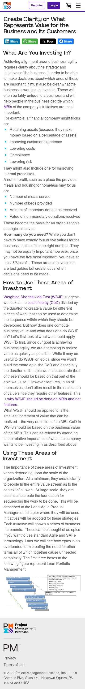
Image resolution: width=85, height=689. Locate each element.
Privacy (10, 658)
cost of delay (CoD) (44, 302)
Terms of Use (15, 664)
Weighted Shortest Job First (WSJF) (34, 297)
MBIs (8, 106)
